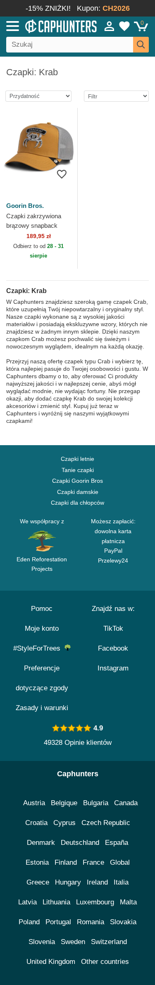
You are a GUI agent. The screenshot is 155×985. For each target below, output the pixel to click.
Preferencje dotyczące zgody (42, 678)
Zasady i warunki (42, 708)
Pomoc (41, 609)
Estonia (37, 862)
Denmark (41, 843)
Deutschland (80, 843)
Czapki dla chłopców (77, 502)
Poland (29, 922)
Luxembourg (95, 902)
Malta (128, 902)
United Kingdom (50, 962)
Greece (37, 882)
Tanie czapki (78, 470)
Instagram (113, 668)
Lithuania (56, 902)
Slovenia (42, 942)
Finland (66, 862)
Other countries (105, 962)
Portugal (58, 922)
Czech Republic (105, 823)
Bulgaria (95, 803)
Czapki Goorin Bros (77, 480)
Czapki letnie (77, 459)
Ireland (97, 882)
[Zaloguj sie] (109, 26)
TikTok (113, 628)
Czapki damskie (77, 492)
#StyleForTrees (38, 648)
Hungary (68, 882)
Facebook (113, 648)
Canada (126, 803)
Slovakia (123, 922)
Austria (34, 803)
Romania (90, 922)
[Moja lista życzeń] (124, 26)
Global (120, 862)
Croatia (36, 823)
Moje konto (42, 628)
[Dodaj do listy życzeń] (61, 174)
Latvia (27, 902)
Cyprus (64, 823)
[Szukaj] (141, 44)
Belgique (64, 803)
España (116, 843)
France (93, 862)
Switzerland (109, 942)
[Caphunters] (45, 26)
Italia (121, 882)
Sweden (73, 942)
